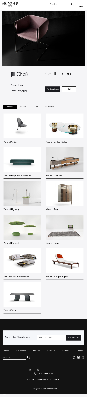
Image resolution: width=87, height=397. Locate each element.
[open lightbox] (43, 38)
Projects (36, 350)
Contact (80, 350)
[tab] (10, 107)
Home (6, 350)
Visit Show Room (53, 89)
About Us (51, 350)
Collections (21, 350)
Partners (65, 350)
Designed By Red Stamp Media (45, 388)
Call (69, 89)
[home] (10, 4)
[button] (80, 5)
